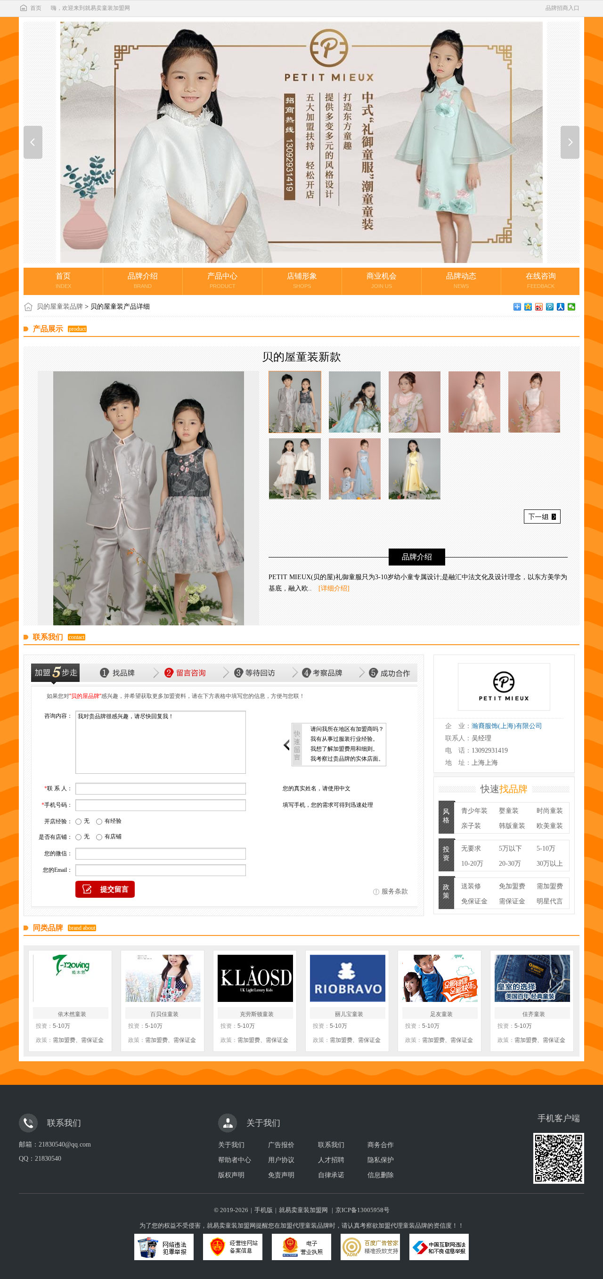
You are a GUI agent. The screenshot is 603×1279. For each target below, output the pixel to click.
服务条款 (395, 891)
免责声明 (281, 1175)
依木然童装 (72, 1014)
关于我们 (231, 1144)
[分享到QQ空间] (528, 307)
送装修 (471, 886)
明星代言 (550, 901)
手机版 (263, 1209)
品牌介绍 (143, 280)
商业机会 (382, 280)
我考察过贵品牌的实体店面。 (347, 758)
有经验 (113, 821)
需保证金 (512, 901)
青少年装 (474, 810)
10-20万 (472, 863)
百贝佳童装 (164, 1014)
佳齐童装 (533, 1014)
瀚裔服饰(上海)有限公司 (507, 726)
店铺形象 (302, 280)
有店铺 (113, 836)
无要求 (471, 848)
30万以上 (550, 863)
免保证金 (474, 901)
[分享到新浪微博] (539, 307)
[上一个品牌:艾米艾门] (33, 142)
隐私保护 (380, 1160)
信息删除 (380, 1175)
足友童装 (441, 1014)
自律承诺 (331, 1175)
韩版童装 (512, 825)
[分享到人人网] (561, 307)
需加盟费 (550, 886)
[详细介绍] (334, 588)
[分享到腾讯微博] (550, 307)
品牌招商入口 (562, 8)
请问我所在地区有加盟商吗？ (347, 729)
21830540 (48, 1158)
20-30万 (510, 863)
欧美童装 (550, 825)
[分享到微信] (572, 307)
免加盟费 (512, 886)
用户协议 (281, 1160)
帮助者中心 (234, 1160)
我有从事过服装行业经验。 (344, 739)
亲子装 (471, 825)
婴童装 (509, 810)
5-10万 (546, 848)
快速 (504, 789)
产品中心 (222, 280)
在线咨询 (541, 280)
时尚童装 (550, 810)
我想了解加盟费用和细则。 (344, 749)
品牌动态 (461, 280)
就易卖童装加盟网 (303, 1209)
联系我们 (331, 1144)
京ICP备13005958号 (362, 1209)
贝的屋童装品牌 (60, 306)
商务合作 (380, 1144)
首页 (35, 8)
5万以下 (510, 848)
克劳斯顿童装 (257, 1014)
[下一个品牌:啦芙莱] (570, 142)
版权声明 (231, 1175)
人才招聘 (331, 1160)
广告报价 (281, 1144)
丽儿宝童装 (349, 1014)
